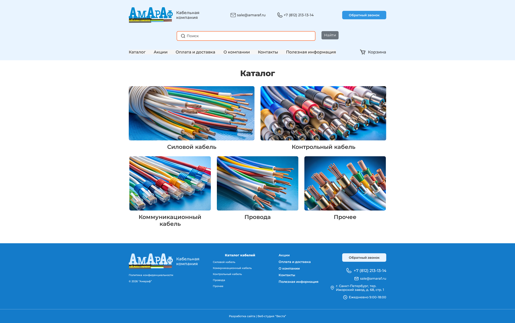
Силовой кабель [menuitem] (224, 262)
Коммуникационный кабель (170, 220)
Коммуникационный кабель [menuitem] (232, 268)
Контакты (268, 52)
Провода (257, 217)
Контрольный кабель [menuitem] (227, 274)
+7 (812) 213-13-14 (299, 15)
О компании (237, 52)
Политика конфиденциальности (151, 275)
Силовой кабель (191, 146)
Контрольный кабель (323, 146)
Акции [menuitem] (284, 255)
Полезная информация (311, 52)
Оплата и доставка (195, 52)
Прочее (345, 217)
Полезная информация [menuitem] (298, 282)
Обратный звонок (364, 15)
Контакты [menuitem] (287, 275)
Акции (161, 52)
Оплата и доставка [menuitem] (295, 262)
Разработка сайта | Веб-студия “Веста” (257, 316)
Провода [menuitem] (219, 280)
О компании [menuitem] (289, 268)
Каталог (137, 52)
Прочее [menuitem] (218, 286)
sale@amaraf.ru (251, 15)
